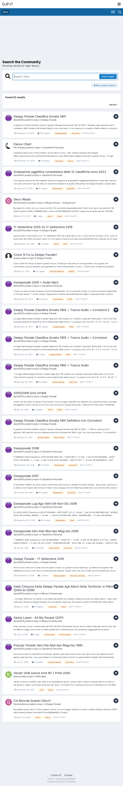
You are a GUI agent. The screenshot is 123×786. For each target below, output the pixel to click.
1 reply (39, 216)
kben (16, 676)
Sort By (113, 105)
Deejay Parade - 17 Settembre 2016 (39, 559)
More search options (105, 85)
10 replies (45, 161)
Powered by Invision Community (61, 781)
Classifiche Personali (53, 147)
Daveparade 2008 (26, 448)
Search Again (108, 76)
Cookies (68, 775)
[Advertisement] (37, 39)
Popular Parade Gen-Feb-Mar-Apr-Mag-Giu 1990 (48, 645)
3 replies (38, 409)
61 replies (44, 465)
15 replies (42, 188)
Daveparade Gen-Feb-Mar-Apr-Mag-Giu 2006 (46, 531)
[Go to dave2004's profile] (8, 118)
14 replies (43, 299)
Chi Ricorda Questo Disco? (32, 700)
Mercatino (41, 676)
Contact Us (56, 775)
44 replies (45, 520)
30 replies (43, 327)
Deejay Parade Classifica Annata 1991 (40, 116)
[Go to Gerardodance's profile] (8, 201)
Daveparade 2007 (26, 476)
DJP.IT (7, 4)
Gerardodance (21, 202)
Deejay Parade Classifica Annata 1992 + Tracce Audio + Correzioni (60, 337)
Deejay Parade (49, 120)
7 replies (44, 575)
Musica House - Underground (60, 202)
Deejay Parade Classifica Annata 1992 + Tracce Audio (51, 365)
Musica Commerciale (52, 593)
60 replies (43, 492)
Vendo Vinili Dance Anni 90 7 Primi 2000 (42, 673)
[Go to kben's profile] (8, 674)
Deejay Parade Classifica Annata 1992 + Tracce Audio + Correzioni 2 (62, 310)
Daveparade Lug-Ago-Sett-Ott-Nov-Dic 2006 (45, 503)
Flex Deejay (19, 147)
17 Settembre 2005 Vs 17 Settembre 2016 (43, 227)
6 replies (44, 244)
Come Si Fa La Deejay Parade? (35, 255)
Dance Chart (22, 144)
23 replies (39, 548)
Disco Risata (22, 199)
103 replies (44, 133)
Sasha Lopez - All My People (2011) (38, 617)
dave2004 (19, 120)
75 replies (40, 271)
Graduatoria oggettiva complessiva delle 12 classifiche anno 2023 (60, 172)
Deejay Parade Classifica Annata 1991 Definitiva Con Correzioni (58, 420)
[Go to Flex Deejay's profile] (8, 145)
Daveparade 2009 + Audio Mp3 (36, 282)
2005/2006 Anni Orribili (30, 393)
